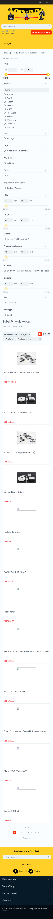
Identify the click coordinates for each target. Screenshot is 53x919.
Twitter (37, 871)
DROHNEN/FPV (20, 53)
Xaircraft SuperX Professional (17, 412)
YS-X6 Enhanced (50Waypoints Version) (22, 372)
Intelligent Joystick (12, 532)
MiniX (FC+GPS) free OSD (15, 771)
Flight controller (11, 612)
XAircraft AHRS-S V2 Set (15, 572)
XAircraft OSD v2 (11, 811)
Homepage (7, 53)
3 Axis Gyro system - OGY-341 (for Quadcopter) (25, 731)
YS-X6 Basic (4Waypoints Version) (19, 452)
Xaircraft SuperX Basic (14, 492)
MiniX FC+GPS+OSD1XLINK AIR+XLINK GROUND (26, 651)
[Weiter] (49, 857)
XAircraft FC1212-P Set (14, 691)
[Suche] (49, 26)
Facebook (23, 871)
